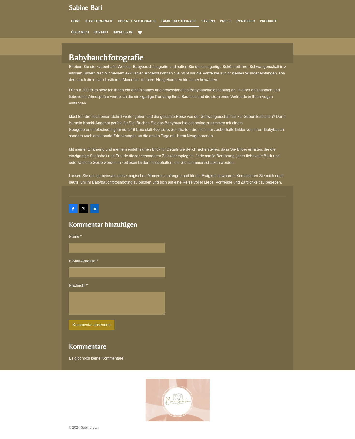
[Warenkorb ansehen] (139, 32)
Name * (75, 236)
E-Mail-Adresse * (83, 261)
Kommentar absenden (92, 325)
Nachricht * (78, 285)
